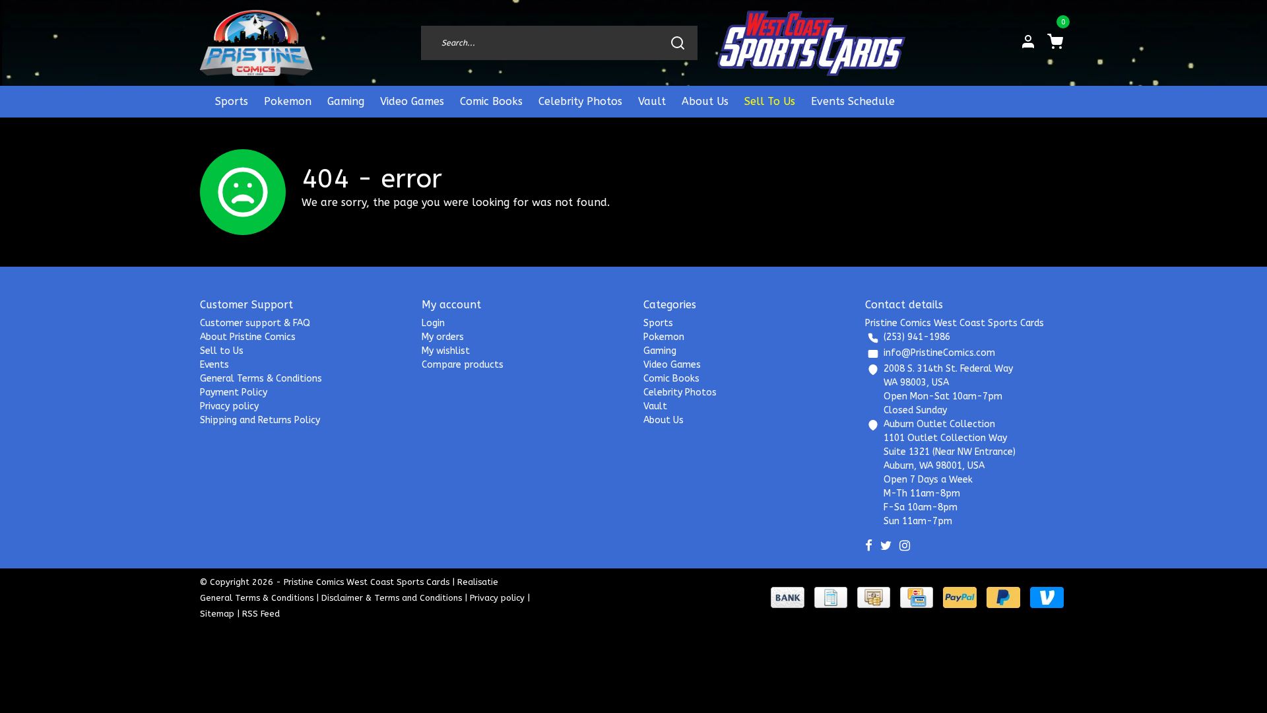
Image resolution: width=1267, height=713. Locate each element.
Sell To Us (769, 101)
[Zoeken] (678, 42)
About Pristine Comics (248, 337)
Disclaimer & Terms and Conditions (391, 598)
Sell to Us (222, 350)
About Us (705, 101)
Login (433, 323)
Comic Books (491, 101)
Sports (231, 101)
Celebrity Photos (580, 101)
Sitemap (217, 614)
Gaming (345, 101)
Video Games (412, 101)
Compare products (463, 364)
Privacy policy (229, 406)
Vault (652, 101)
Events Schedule (853, 101)
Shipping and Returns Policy (260, 420)
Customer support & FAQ (255, 323)
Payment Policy (233, 392)
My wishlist (446, 350)
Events (214, 364)
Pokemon (287, 101)
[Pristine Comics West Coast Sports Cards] (256, 43)
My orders (443, 337)
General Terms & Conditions (261, 378)
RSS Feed (261, 614)
